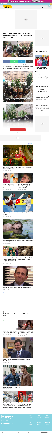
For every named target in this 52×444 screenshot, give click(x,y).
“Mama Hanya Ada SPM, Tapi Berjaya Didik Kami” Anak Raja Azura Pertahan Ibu (42, 97)
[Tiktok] (47, 6)
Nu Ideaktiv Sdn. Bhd (44, 432)
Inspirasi (9, 30)
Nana (36, 72)
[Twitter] (45, 6)
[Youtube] (10, 423)
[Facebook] (42, 6)
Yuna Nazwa (39, 91)
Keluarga (4, 30)
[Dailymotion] (42, 7)
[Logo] (4, 4)
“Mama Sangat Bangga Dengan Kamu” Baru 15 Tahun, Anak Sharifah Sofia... (41, 69)
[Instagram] (44, 6)
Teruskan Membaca (17, 129)
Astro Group (43, 433)
